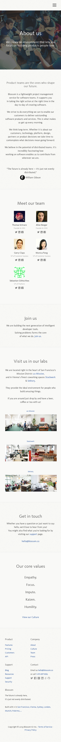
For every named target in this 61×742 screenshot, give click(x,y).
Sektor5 (31, 381)
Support (8, 678)
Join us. (38, 336)
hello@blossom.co (30, 541)
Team (32, 653)
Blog (7, 670)
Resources (9, 674)
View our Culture (30, 617)
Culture (33, 649)
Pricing (8, 649)
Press (32, 657)
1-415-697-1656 (42, 674)
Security (8, 682)
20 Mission (38, 374)
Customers (9, 653)
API (6, 657)
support (33, 534)
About (33, 645)
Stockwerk (50, 377)
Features (9, 645)
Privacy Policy (31, 730)
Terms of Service (45, 727)
